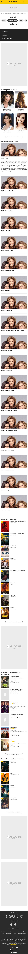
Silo (11, 773)
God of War (12, 595)
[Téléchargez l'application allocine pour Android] (16, 924)
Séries (6, 13)
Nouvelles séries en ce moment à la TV (14, 754)
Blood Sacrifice (13, 727)
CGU (25, 938)
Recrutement (15, 938)
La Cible (12, 558)
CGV (3, 939)
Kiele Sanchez (21, 109)
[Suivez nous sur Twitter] (10, 916)
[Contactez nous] (21, 916)
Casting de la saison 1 (9, 90)
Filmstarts (3, 931)
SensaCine (12, 931)
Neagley (12, 607)
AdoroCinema (5, 933)
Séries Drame (10, 13)
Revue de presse (10, 940)
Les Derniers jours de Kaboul (16, 689)
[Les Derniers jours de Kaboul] (5, 694)
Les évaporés (13, 545)
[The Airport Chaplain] (5, 682)
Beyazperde (21, 931)
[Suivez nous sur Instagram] (14, 916)
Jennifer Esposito (7, 109)
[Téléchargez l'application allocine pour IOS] (12, 924)
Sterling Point (13, 797)
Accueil (2, 13)
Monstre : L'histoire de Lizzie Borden (18, 521)
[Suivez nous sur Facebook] (6, 916)
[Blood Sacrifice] (5, 732)
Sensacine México (18, 933)
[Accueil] (13, 2)
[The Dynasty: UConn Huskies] (5, 720)
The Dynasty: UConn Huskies (16, 714)
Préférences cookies (17, 939)
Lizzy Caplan (7, 130)
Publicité (21, 938)
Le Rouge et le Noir (14, 701)
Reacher (12, 760)
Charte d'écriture (18, 940)
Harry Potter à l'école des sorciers (17, 570)
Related (14, 13)
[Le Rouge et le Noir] (5, 707)
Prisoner (12, 785)
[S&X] (5, 745)
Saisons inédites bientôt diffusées (14, 812)
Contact (3, 938)
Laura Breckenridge (21, 130)
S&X (11, 739)
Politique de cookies (9, 939)
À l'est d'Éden (13, 582)
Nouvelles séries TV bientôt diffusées (14, 621)
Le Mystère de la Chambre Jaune (17, 533)
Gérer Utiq (14, 942)
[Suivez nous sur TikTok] (18, 916)
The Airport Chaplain (14, 676)
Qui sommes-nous (9, 938)
